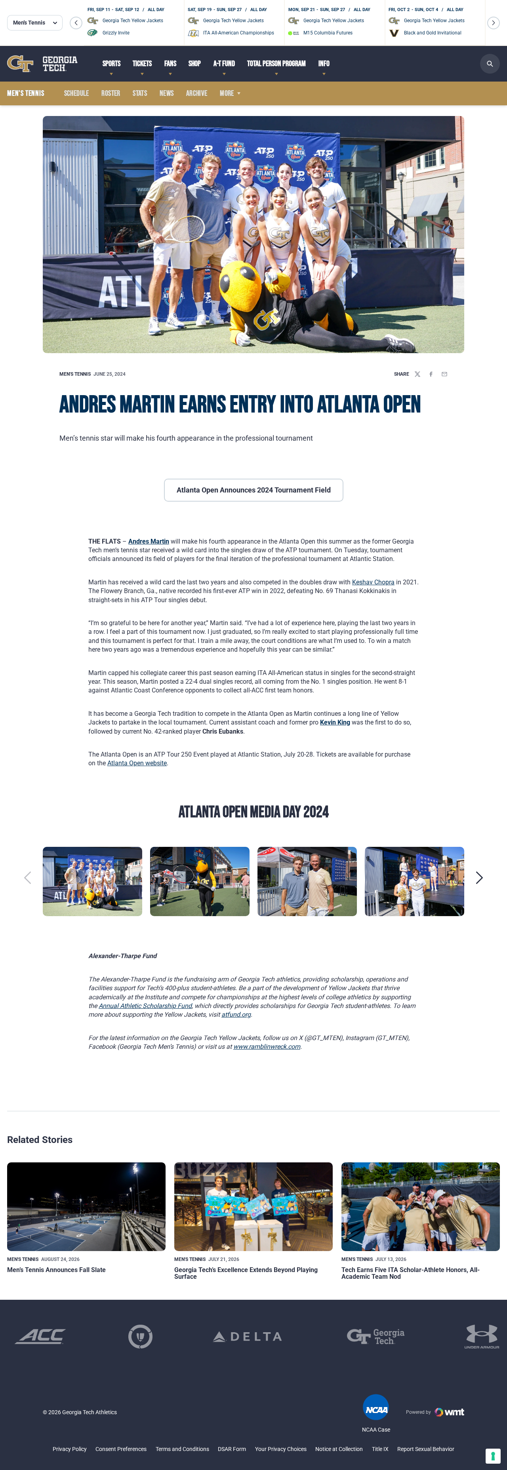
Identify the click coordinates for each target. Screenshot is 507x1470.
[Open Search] (490, 64)
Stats (140, 93)
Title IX (380, 1449)
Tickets (142, 63)
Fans (170, 63)
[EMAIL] (444, 374)
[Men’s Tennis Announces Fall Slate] (86, 1206)
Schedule (76, 93)
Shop (195, 63)
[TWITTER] (417, 374)
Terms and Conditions (182, 1449)
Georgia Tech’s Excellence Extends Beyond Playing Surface (246, 1273)
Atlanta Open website (137, 763)
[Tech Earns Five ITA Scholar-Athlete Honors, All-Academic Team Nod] (420, 1206)
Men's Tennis (75, 374)
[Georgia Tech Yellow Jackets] (42, 63)
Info (324, 63)
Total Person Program (276, 63)
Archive (197, 93)
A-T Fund (224, 63)
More (227, 93)
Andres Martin (148, 541)
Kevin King (335, 722)
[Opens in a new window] (40, 1336)
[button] (76, 23)
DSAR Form (232, 1449)
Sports (111, 63)
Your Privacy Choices (281, 1449)
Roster (110, 93)
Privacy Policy (70, 1449)
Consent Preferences (121, 1449)
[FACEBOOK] (431, 374)
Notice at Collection (339, 1449)
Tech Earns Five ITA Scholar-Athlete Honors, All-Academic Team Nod (410, 1273)
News (167, 93)
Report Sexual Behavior (425, 1449)
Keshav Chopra (373, 582)
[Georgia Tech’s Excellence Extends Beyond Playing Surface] (253, 1206)
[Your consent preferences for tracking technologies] (493, 1456)
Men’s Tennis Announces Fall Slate (56, 1270)
